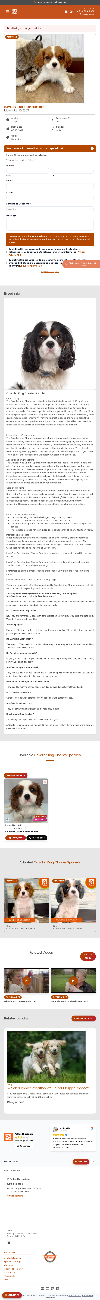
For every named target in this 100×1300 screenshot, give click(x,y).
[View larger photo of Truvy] (45, 782)
